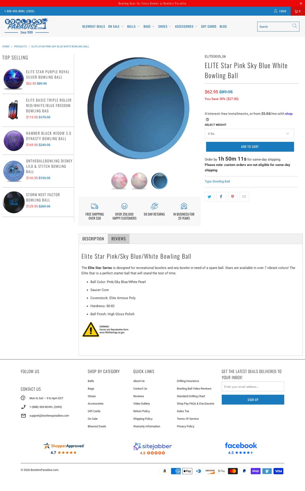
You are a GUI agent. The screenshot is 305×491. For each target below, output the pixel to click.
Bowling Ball (221, 181)
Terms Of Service (188, 418)
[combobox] (278, 26)
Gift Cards (209, 26)
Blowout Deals (93, 26)
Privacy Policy (185, 426)
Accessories (184, 26)
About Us (139, 381)
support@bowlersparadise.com (49, 415)
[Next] (194, 110)
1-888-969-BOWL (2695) (19, 11)
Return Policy (141, 411)
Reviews (138, 396)
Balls (132, 26)
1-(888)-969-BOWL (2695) (45, 407)
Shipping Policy (142, 418)
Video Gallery (141, 403)
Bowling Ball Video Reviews (194, 388)
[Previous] (85, 110)
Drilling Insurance (188, 381)
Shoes (163, 26)
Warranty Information (146, 426)
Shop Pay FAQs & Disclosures (195, 403)
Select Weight (215, 124)
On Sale (93, 418)
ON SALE (114, 26)
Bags (148, 26)
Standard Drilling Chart (191, 396)
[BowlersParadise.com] (26, 26)
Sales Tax (183, 411)
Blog (223, 26)
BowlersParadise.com (44, 470)
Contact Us (140, 388)
